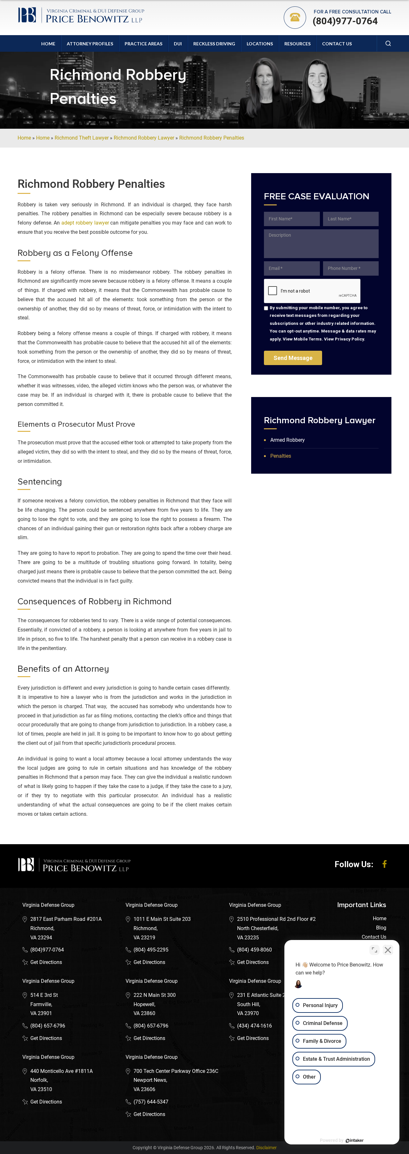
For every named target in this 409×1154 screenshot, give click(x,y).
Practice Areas (143, 43)
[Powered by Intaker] (354, 1141)
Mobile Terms (308, 338)
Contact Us (337, 43)
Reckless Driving (214, 43)
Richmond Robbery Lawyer (144, 138)
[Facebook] (384, 864)
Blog (381, 928)
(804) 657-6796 (47, 1026)
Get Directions (46, 962)
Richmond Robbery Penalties (211, 138)
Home (48, 43)
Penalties (280, 456)
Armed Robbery (287, 440)
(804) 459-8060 (254, 950)
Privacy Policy (349, 338)
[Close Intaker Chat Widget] (388, 950)
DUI (178, 43)
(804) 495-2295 (151, 950)
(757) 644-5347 (151, 1102)
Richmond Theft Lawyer (82, 138)
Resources (297, 43)
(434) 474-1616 (254, 1026)
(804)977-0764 (345, 21)
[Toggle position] (374, 950)
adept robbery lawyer (84, 223)
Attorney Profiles (90, 43)
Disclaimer (266, 1147)
